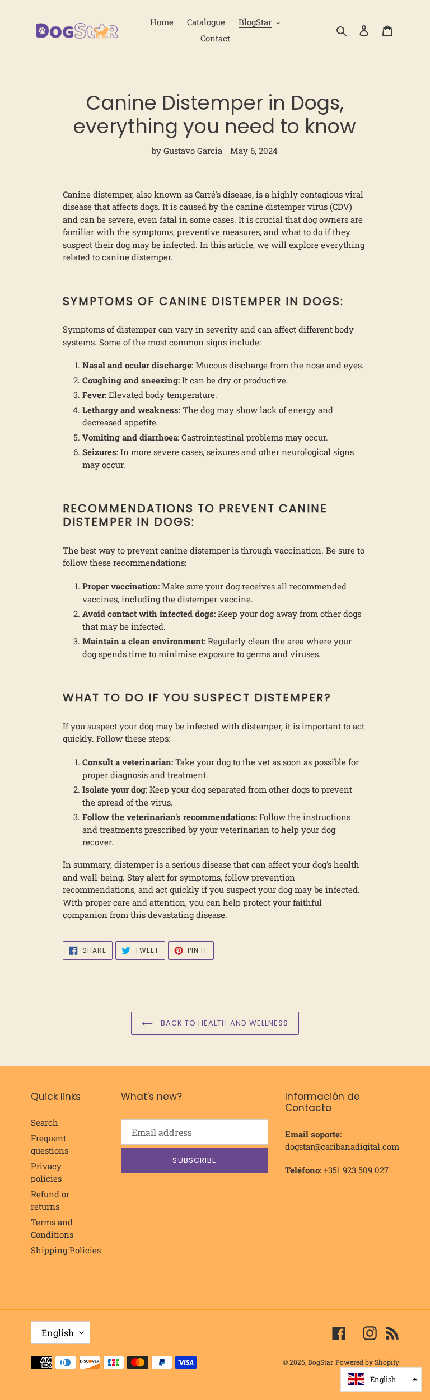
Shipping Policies (66, 1250)
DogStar (320, 1361)
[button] (381, 1379)
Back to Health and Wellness (223, 1023)
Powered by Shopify (367, 1361)
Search (44, 1122)
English (57, 1332)
